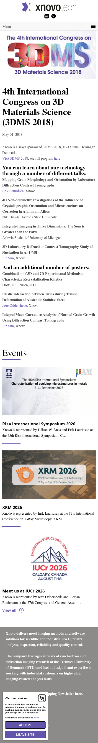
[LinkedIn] (46, 16)
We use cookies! (16, 698)
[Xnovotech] (49, 7)
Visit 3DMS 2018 (15, 158)
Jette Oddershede (14, 305)
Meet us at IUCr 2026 (23, 591)
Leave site (25, 734)
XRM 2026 (12, 507)
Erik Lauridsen (13, 190)
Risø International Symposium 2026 (38, 423)
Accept (25, 725)
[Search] (53, 16)
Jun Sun (8, 257)
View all (9, 610)
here (57, 158)
